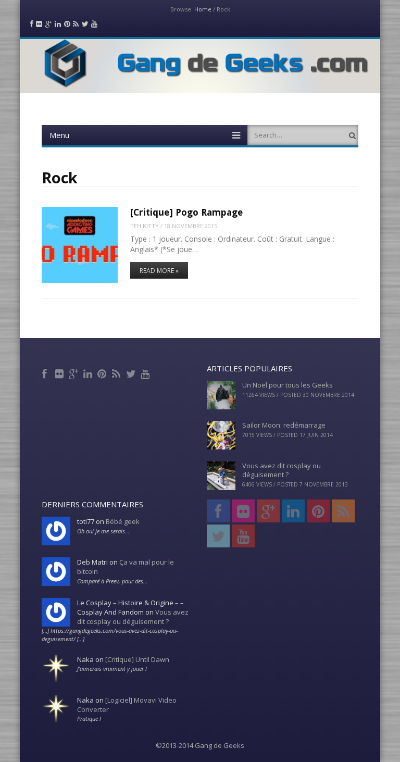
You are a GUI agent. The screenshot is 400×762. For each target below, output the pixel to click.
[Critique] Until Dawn (137, 659)
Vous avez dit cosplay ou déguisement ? (281, 470)
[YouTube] (146, 372)
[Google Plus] (74, 372)
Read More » (159, 270)
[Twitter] (132, 372)
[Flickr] (60, 372)
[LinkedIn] (88, 372)
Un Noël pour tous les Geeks (287, 385)
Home (202, 9)
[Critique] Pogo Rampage (186, 212)
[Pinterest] (103, 372)
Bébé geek (123, 521)
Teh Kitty (144, 226)
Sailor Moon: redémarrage (284, 425)
